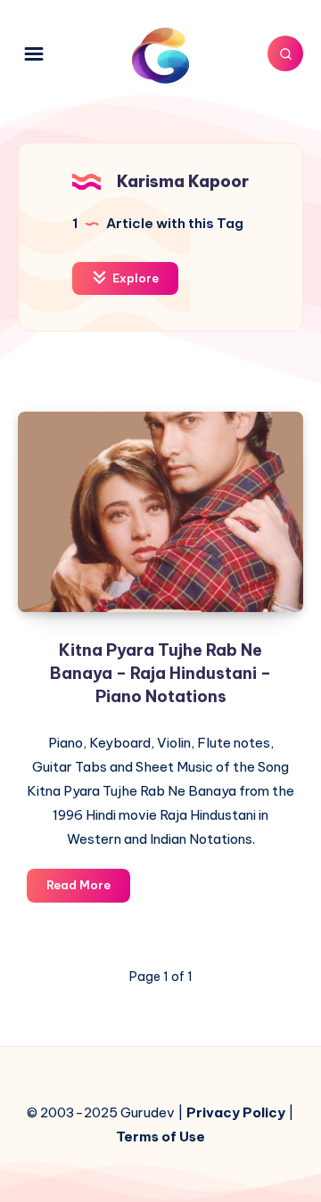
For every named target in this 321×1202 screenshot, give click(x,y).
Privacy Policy (235, 1112)
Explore (134, 278)
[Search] (285, 53)
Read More (88, 889)
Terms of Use (160, 1136)
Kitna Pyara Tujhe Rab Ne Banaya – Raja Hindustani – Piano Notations (160, 673)
